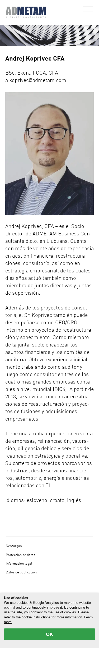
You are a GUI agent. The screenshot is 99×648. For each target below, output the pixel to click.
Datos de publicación (21, 572)
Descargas (14, 546)
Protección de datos (20, 555)
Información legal (19, 563)
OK (49, 634)
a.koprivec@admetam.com (35, 80)
